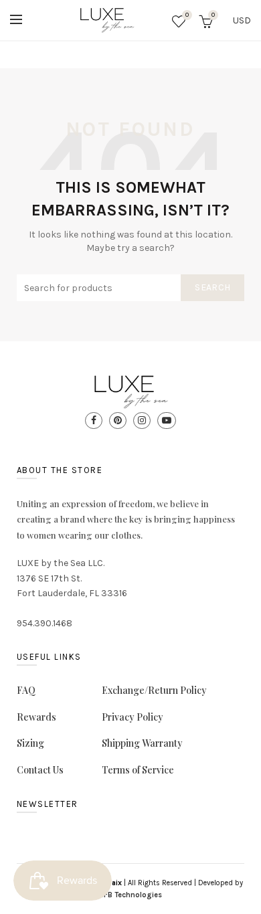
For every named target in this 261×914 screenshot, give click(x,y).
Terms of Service (138, 769)
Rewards (36, 717)
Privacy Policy (132, 717)
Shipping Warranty (142, 743)
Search (212, 287)
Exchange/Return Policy (154, 690)
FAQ (26, 690)
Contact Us (40, 769)
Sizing (30, 743)
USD (242, 20)
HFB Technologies (130, 895)
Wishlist (187, 15)
